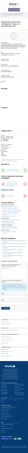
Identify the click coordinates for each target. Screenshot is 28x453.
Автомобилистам (5, 390)
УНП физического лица (6, 340)
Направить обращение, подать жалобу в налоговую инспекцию (9, 227)
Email (3, 300)
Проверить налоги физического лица (11, 211)
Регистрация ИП (4, 343)
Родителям (3, 388)
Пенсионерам (4, 386)
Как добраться (13, 37)
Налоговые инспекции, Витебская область (13, 13)
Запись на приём (5, 353)
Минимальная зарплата (6, 323)
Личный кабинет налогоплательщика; (11, 219)
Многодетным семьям (19, 392)
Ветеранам (17, 390)
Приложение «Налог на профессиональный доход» (8, 222)
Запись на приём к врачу (6, 338)
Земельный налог (10, 196)
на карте (13, 55)
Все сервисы (4, 418)
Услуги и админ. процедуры (7, 424)
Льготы (2, 399)
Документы (3, 426)
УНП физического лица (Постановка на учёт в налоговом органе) (11, 184)
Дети (2, 401)
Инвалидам (3, 385)
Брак (16, 399)
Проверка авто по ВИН (6, 409)
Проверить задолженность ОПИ (8, 407)
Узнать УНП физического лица (9, 208)
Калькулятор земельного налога (10, 206)
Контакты (3, 432)
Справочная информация (6, 428)
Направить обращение (6, 355)
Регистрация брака (5, 336)
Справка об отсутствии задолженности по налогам (12, 170)
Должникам (17, 386)
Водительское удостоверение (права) (9, 330)
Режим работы (13, 35)
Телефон (13, 32)
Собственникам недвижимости (4, 393)
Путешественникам (19, 388)
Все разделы (14, 9)
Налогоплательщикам (19, 385)
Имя (2, 293)
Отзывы (13, 39)
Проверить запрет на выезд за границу (11, 209)
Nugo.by (8, 446)
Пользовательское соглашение (19, 447)
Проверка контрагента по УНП (9, 216)
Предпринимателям (19, 394)
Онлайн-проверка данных (7, 351)
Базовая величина (5, 321)
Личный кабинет (5, 349)
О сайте (3, 430)
